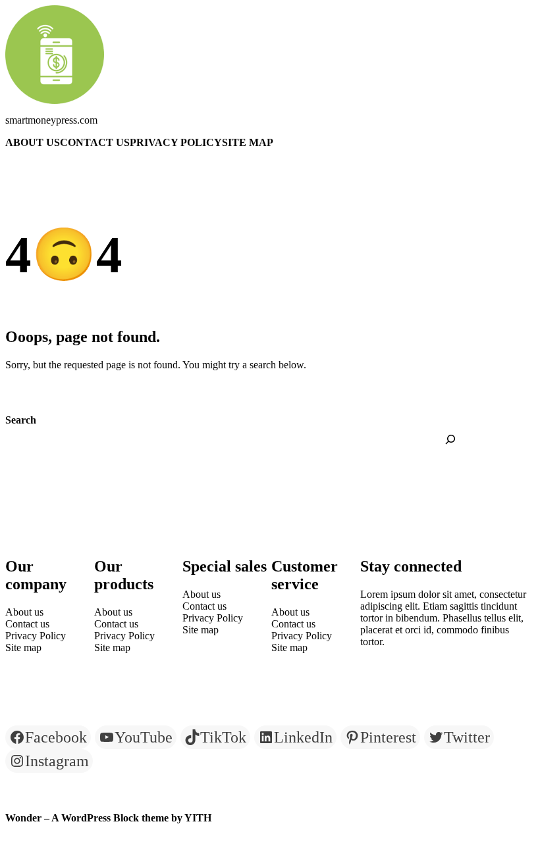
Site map (247, 142)
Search (20, 420)
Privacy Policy (176, 142)
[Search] (450, 439)
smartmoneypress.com (51, 120)
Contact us (95, 142)
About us (32, 142)
